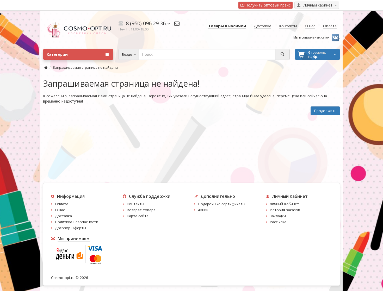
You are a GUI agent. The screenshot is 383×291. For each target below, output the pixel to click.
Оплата (61, 203)
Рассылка (278, 221)
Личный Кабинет (284, 203)
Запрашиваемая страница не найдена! (86, 67)
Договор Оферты (70, 227)
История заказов (285, 209)
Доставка (63, 215)
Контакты (135, 203)
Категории (57, 54)
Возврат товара (141, 209)
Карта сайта (138, 215)
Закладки (278, 215)
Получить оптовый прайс (267, 5)
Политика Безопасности (76, 221)
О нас (60, 209)
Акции (203, 209)
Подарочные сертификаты (221, 203)
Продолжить (325, 110)
